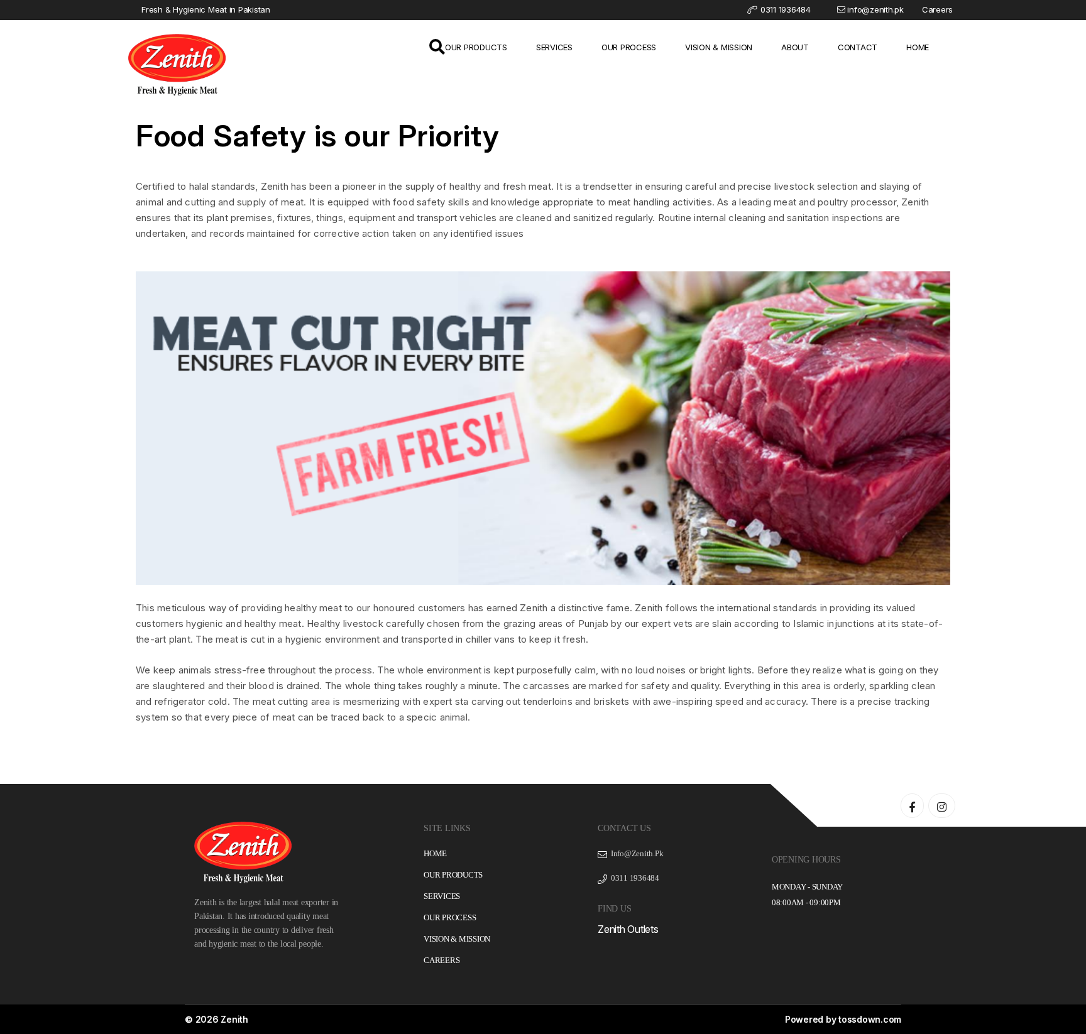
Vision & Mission (457, 939)
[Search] (437, 49)
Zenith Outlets (628, 929)
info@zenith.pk (875, 9)
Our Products (453, 874)
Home (435, 853)
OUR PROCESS (628, 47)
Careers (937, 9)
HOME (917, 47)
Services (442, 896)
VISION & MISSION (718, 47)
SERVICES (554, 47)
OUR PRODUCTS (476, 47)
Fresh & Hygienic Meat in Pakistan (205, 9)
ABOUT (795, 47)
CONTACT (857, 47)
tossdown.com (869, 1019)
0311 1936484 (784, 9)
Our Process (450, 917)
